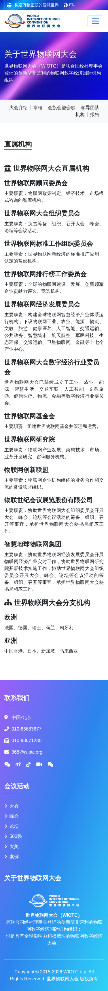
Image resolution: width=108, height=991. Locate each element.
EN (72, 5)
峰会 (14, 816)
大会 (14, 806)
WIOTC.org (74, 971)
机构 (80, 114)
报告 (94, 114)
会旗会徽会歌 (61, 107)
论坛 (14, 826)
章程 (37, 107)
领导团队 (90, 107)
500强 (16, 836)
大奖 (14, 846)
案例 (14, 856)
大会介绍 (18, 107)
